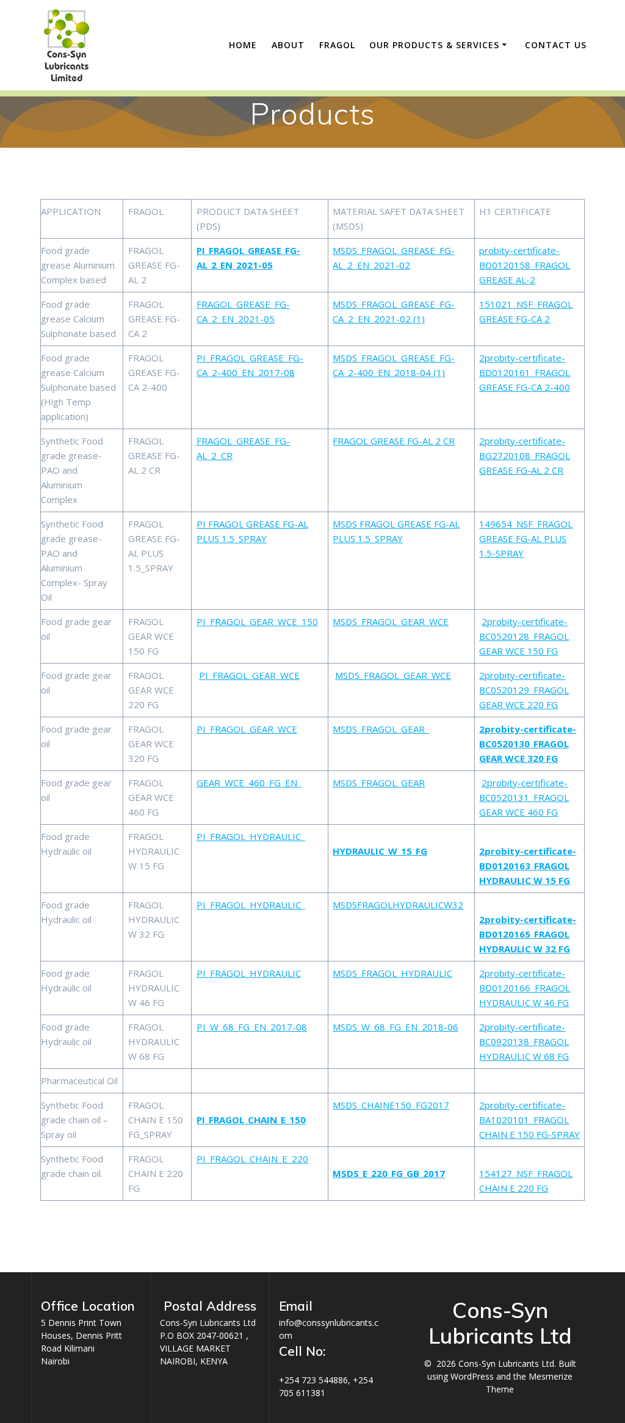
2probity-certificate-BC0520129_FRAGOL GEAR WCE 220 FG (524, 690)
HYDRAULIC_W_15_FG (380, 851)
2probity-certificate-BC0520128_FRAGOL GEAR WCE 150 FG (524, 636)
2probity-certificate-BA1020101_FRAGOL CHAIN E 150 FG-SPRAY (529, 1119)
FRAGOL (337, 45)
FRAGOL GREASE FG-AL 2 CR (394, 441)
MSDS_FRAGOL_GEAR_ (381, 729)
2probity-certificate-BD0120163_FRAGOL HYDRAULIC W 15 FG (527, 865)
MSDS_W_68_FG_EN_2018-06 (395, 1027)
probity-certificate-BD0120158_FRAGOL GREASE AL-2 (524, 265)
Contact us (556, 45)
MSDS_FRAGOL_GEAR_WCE (391, 621)
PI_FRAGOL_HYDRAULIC (249, 973)
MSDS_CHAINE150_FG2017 (391, 1105)
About (288, 45)
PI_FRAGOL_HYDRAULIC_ (251, 836)
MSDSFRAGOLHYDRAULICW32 (398, 905)
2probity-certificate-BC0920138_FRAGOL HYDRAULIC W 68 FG (524, 1041)
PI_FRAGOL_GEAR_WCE (249, 675)
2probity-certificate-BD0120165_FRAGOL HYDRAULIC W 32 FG (527, 934)
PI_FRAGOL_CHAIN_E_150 (251, 1119)
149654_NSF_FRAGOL (526, 524)
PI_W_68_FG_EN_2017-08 (252, 1027)
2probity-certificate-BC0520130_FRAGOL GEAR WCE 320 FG (527, 743)
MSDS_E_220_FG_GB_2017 (389, 1173)
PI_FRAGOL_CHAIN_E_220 (252, 1159)
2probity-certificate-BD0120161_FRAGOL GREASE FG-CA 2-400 (524, 372)
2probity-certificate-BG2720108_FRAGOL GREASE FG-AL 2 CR (524, 455)
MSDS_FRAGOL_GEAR (379, 783)
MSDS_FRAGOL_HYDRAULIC (392, 973)
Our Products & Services (434, 45)
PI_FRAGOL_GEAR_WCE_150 (257, 621)
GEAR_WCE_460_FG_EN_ (249, 783)
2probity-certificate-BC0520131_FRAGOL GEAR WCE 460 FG (524, 797)
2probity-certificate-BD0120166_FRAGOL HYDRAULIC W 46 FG (524, 987)
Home (243, 45)
